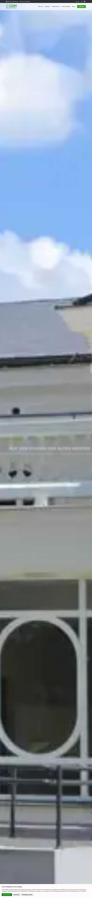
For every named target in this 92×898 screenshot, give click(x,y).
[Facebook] (81, 1)
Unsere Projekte (66, 6)
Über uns (40, 6)
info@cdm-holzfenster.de (12, 1)
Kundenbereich (56, 6)
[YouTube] (84, 1)
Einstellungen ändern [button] (27, 894)
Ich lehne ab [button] (16, 894)
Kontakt (77, 1)
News (73, 6)
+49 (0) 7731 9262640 (25, 1)
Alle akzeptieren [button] (7, 894)
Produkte (47, 6)
